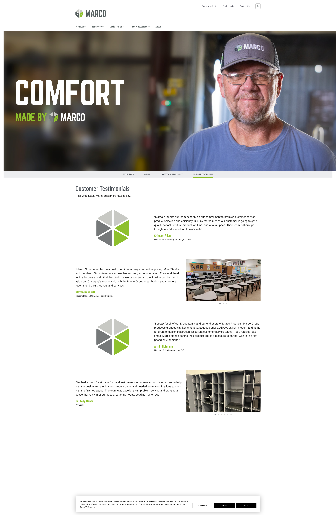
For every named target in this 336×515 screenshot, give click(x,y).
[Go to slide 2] (223, 303)
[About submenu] (162, 26)
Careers (147, 174)
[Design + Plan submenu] (124, 26)
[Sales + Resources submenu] (149, 26)
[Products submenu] (85, 26)
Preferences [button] (90, 507)
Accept (246, 505)
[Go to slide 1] (220, 303)
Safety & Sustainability (172, 174)
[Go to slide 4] (224, 414)
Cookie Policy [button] (143, 504)
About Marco (128, 174)
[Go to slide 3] (226, 303)
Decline (224, 505)
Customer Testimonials (203, 174)
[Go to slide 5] (227, 414)
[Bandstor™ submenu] (103, 26)
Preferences (203, 505)
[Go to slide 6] (231, 414)
